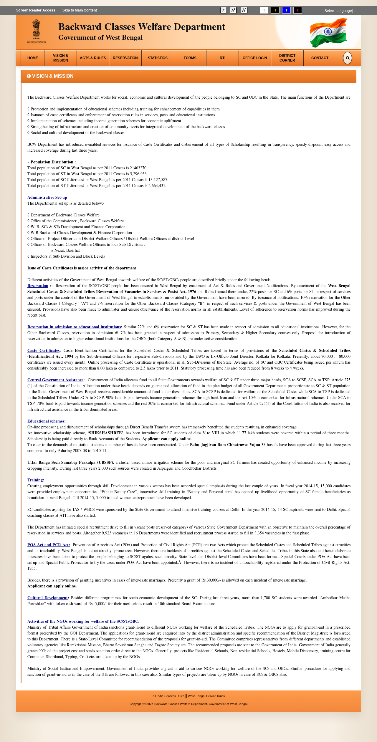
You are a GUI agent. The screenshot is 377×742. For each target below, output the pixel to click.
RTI (222, 58)
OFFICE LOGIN (255, 58)
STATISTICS (158, 58)
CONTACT (319, 58)
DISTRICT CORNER (287, 58)
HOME (32, 58)
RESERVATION (125, 58)
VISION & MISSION (60, 58)
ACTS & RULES (93, 58)
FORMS (190, 58)
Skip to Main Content (79, 10)
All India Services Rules (168, 696)
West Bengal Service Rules (206, 696)
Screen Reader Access (35, 10)
